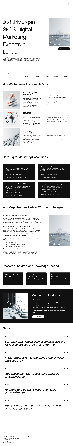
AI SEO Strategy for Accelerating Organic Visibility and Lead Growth (36, 359)
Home (65, 3)
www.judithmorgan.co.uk (8, 442)
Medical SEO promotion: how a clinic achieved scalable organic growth (33, 407)
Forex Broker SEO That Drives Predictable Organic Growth (30, 391)
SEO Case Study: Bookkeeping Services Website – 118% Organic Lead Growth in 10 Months (36, 343)
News (69, 3)
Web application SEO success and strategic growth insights (32, 375)
